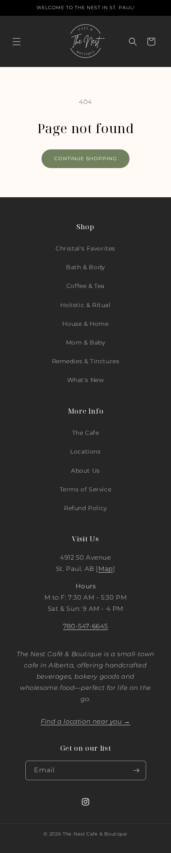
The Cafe (85, 432)
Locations (85, 451)
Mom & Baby (85, 342)
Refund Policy (85, 508)
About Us (85, 470)
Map (105, 569)
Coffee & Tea (85, 286)
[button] (16, 41)
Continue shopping (85, 158)
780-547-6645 (85, 626)
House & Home (85, 323)
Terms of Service (86, 489)
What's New (85, 380)
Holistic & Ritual (85, 305)
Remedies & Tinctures (86, 361)
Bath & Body (85, 267)
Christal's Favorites (85, 248)
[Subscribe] (136, 770)
